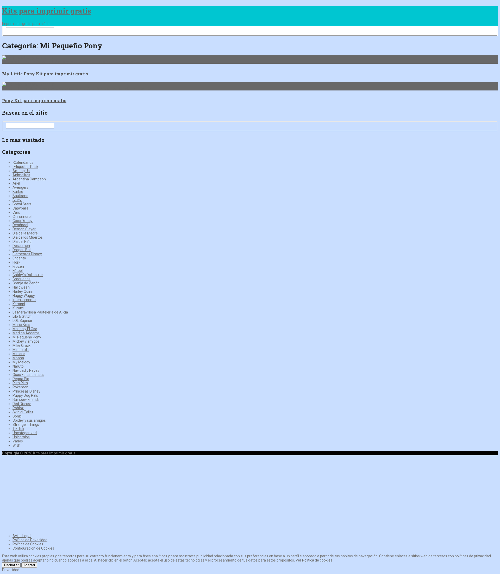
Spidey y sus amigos (29, 420)
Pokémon (20, 387)
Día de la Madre (25, 233)
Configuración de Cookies (33, 548)
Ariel (16, 183)
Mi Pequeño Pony (26, 337)
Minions (18, 354)
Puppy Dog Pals (25, 395)
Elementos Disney (27, 254)
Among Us (21, 171)
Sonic (17, 416)
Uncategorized (24, 433)
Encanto (19, 258)
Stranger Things (25, 424)
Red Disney (21, 404)
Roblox (18, 408)
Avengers (20, 187)
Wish (16, 445)
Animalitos (21, 175)
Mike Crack (21, 345)
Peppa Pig (20, 379)
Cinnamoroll (22, 216)
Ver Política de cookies (314, 560)
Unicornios (21, 437)
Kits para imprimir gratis (46, 11)
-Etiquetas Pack (25, 167)
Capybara (20, 208)
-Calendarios (22, 162)
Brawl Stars (22, 204)
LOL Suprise (22, 320)
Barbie (17, 192)
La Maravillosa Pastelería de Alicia (40, 312)
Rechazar (11, 565)
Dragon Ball (21, 250)
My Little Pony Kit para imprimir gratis (45, 73)
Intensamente (24, 300)
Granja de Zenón (26, 283)
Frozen (18, 266)
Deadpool (20, 225)
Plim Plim (20, 383)
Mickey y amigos (26, 341)
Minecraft (20, 350)
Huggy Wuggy (23, 295)
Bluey (17, 200)
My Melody (21, 362)
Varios (17, 441)
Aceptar (29, 565)
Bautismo (20, 196)
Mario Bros (21, 325)
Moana (18, 358)
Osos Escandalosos (28, 375)
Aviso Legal (21, 536)
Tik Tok (18, 429)
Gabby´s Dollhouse (27, 275)
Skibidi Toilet (22, 412)
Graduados (21, 279)
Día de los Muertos (27, 237)
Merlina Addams (26, 333)
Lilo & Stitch (22, 316)
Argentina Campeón (29, 179)
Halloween (21, 287)
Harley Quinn (22, 291)
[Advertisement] (250, 493)
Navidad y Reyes (25, 370)
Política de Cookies (27, 544)
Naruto (18, 366)
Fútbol (17, 271)
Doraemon (21, 246)
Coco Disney (22, 221)
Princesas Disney (26, 391)
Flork (16, 262)
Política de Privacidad (29, 540)
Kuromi (18, 308)
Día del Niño (22, 241)
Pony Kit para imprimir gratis (34, 100)
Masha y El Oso (24, 329)
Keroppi (18, 304)
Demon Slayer (24, 229)
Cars (16, 212)
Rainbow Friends (26, 399)
